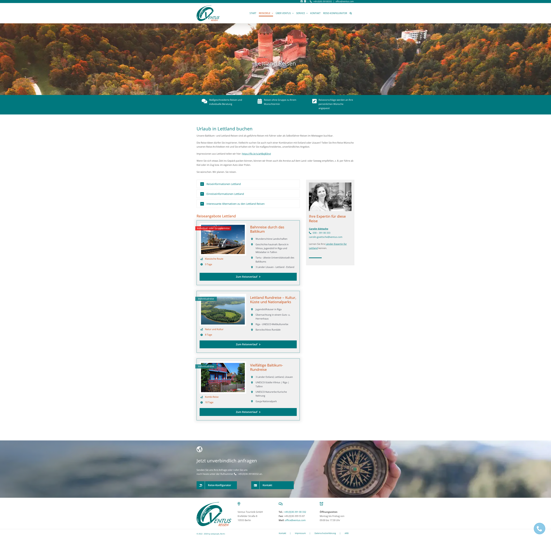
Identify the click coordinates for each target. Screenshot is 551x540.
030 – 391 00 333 (321, 232)
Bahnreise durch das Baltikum (267, 229)
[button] (351, 13)
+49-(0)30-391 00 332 (295, 511)
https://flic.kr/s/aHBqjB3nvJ (256, 153)
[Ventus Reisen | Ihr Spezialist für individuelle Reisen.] (214, 503)
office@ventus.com (345, 1)
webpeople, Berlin (218, 534)
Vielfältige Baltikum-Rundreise (266, 367)
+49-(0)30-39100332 (322, 1)
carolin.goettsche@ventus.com (325, 237)
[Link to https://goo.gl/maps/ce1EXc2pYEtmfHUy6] (254, 503)
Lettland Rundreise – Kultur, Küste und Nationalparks (273, 299)
